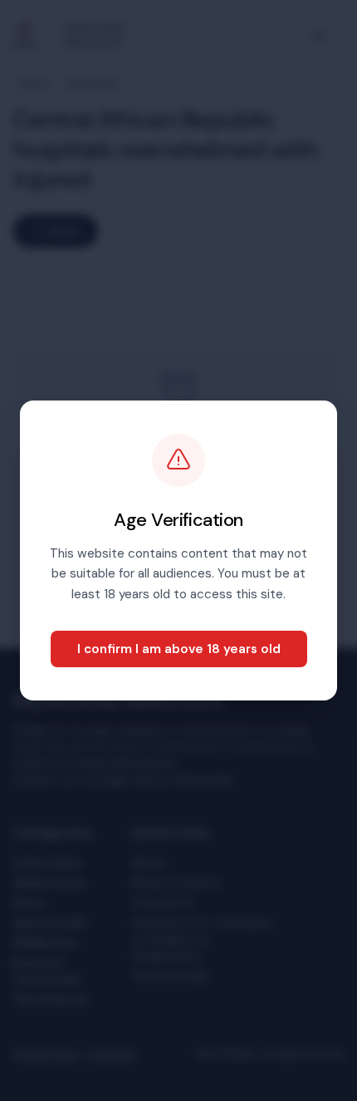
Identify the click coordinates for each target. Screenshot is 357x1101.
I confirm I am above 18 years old (179, 649)
